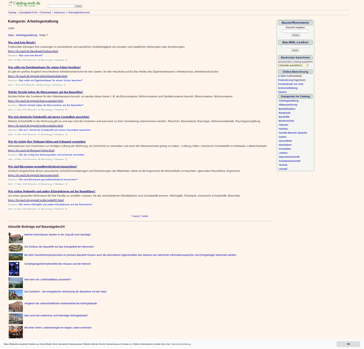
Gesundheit (285, 140)
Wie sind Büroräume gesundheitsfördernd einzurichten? (42, 166)
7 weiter (144, 216)
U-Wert (282, 76)
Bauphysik (284, 112)
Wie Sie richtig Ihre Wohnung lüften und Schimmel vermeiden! (47, 141)
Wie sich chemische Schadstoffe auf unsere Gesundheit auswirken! (48, 116)
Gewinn (282, 92)
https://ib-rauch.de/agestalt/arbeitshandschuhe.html (37, 75)
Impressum (59, 12)
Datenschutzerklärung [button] (181, 344)
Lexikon (283, 152)
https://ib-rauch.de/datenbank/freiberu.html (33, 51)
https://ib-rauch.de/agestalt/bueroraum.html (33, 175)
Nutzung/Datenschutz (79, 12)
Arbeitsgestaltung (26, 35)
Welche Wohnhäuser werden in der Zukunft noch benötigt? (57, 234)
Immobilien (285, 148)
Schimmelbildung (287, 88)
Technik (283, 165)
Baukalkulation (287, 108)
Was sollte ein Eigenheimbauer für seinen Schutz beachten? (44, 67)
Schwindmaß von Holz (290, 84)
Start (11, 35)
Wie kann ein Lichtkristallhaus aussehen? (47, 279)
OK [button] (348, 344)
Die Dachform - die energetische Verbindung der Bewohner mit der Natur (65, 291)
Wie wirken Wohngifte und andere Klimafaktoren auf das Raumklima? (51, 191)
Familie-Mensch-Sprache (293, 132)
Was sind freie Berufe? (22, 42)
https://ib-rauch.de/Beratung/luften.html (31, 150)
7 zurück (135, 216)
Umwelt (283, 169)
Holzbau (283, 128)
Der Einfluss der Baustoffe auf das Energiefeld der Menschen (59, 246)
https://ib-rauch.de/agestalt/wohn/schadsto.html (35, 125)
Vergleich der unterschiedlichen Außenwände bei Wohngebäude (60, 303)
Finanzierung (285, 80)
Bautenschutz (286, 120)
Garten (283, 136)
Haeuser (283, 124)
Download (45, 12)
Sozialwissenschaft (289, 161)
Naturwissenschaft (289, 156)
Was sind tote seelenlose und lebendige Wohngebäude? (56, 315)
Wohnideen (285, 144)
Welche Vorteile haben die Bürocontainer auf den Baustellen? (45, 91)
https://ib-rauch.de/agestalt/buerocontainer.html (35, 100)
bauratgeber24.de (29, 12)
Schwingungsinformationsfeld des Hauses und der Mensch (57, 263)
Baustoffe (284, 116)
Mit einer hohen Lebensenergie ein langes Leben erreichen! (58, 327)
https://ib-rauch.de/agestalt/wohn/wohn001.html (36, 200)
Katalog (12, 12)
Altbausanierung (288, 104)
